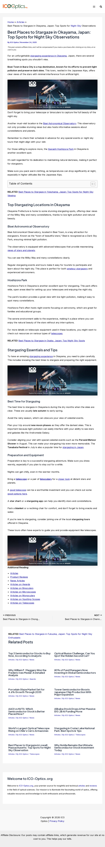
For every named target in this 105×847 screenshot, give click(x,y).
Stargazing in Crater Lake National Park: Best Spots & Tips (74, 729)
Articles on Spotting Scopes (25, 599)
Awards (33, 679)
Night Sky (76, 25)
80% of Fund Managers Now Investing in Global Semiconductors (75, 671)
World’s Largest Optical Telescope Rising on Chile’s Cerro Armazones (28, 729)
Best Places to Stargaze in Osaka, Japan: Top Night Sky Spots (51, 340)
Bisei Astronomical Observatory (59, 123)
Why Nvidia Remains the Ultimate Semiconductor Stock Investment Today (74, 747)
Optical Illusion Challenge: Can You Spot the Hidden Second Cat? (74, 654)
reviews (93, 786)
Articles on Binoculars (21, 588)
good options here (17, 493)
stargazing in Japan (73, 447)
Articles (14, 573)
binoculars (46, 479)
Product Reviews (19, 577)
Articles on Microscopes (23, 591)
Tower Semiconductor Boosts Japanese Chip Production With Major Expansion (72, 692)
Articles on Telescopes (22, 603)
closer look (64, 479)
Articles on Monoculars (22, 595)
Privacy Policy (56, 821)
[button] (101, 6)
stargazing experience (41, 356)
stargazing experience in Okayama (48, 55)
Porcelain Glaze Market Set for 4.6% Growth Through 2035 (26, 690)
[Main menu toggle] (94, 7)
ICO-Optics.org (26, 786)
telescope (21, 479)
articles (81, 786)
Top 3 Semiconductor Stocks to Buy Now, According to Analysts (29, 654)
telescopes (56, 333)
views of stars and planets (21, 250)
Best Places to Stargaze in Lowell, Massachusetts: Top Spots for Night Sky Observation (29, 747)
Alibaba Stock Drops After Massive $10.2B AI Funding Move (74, 710)
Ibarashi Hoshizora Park (61, 149)
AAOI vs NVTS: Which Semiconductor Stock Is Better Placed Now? (26, 711)
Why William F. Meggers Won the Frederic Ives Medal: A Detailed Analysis (27, 672)
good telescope (18, 490)
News (32, 660)
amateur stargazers (77, 268)
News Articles (17, 580)
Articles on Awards (20, 584)
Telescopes (80, 735)
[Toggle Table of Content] (91, 184)
